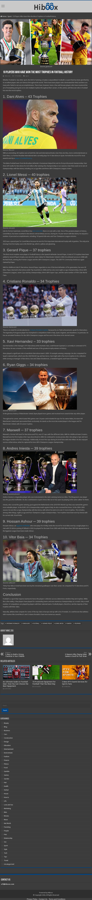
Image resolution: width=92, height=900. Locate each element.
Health (6, 786)
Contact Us (43, 899)
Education (7, 745)
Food (6, 768)
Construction (8, 738)
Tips (5, 857)
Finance (6, 760)
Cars (5, 734)
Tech (5, 853)
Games (6, 775)
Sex (5, 842)
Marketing (7, 808)
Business (7, 730)
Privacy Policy (32, 899)
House (6, 794)
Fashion (6, 756)
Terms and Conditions (57, 899)
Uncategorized (9, 864)
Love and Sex (8, 805)
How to (6, 797)
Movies (6, 816)
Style (5, 849)
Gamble (6, 771)
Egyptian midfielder (23, 526)
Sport (10, 16)
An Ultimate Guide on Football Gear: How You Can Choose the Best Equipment (15, 684)
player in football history (23, 158)
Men (5, 812)
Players (69, 623)
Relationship (8, 838)
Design (6, 742)
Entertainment (8, 749)
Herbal (6, 790)
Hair (5, 782)
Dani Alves (26, 623)
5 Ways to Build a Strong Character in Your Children (14, 654)
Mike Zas (7, 76)
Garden (6, 779)
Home (4, 16)
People (6, 831)
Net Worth (7, 823)
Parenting (7, 827)
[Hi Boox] (46, 6)
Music (6, 820)
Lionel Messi (59, 623)
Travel (6, 860)
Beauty (6, 723)
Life (5, 801)
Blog (5, 727)
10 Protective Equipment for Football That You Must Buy (44, 683)
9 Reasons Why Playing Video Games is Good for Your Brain (76, 654)
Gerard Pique (47, 623)
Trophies (78, 623)
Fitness (6, 764)
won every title (38, 231)
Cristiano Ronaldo (13, 623)
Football (36, 623)
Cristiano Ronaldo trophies (39, 330)
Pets (5, 834)
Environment (8, 753)
